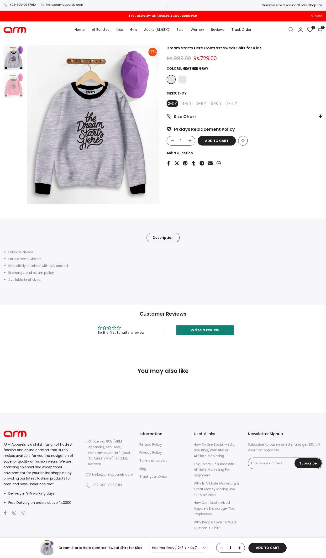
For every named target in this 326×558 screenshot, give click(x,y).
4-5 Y (186, 103)
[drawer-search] (291, 29)
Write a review (204, 330)
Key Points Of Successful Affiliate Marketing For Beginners (214, 470)
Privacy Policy (150, 452)
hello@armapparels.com (64, 5)
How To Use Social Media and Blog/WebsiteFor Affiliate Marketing (214, 450)
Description (163, 237)
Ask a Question (180, 153)
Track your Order (153, 476)
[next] (150, 125)
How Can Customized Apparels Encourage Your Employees (215, 508)
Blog (142, 468)
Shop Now (315, 5)
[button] (243, 141)
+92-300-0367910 (22, 5)
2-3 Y (172, 103)
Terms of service (153, 460)
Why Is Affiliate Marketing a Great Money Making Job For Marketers (216, 489)
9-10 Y (216, 103)
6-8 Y (201, 103)
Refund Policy (150, 444)
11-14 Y (232, 103)
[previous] (36, 125)
